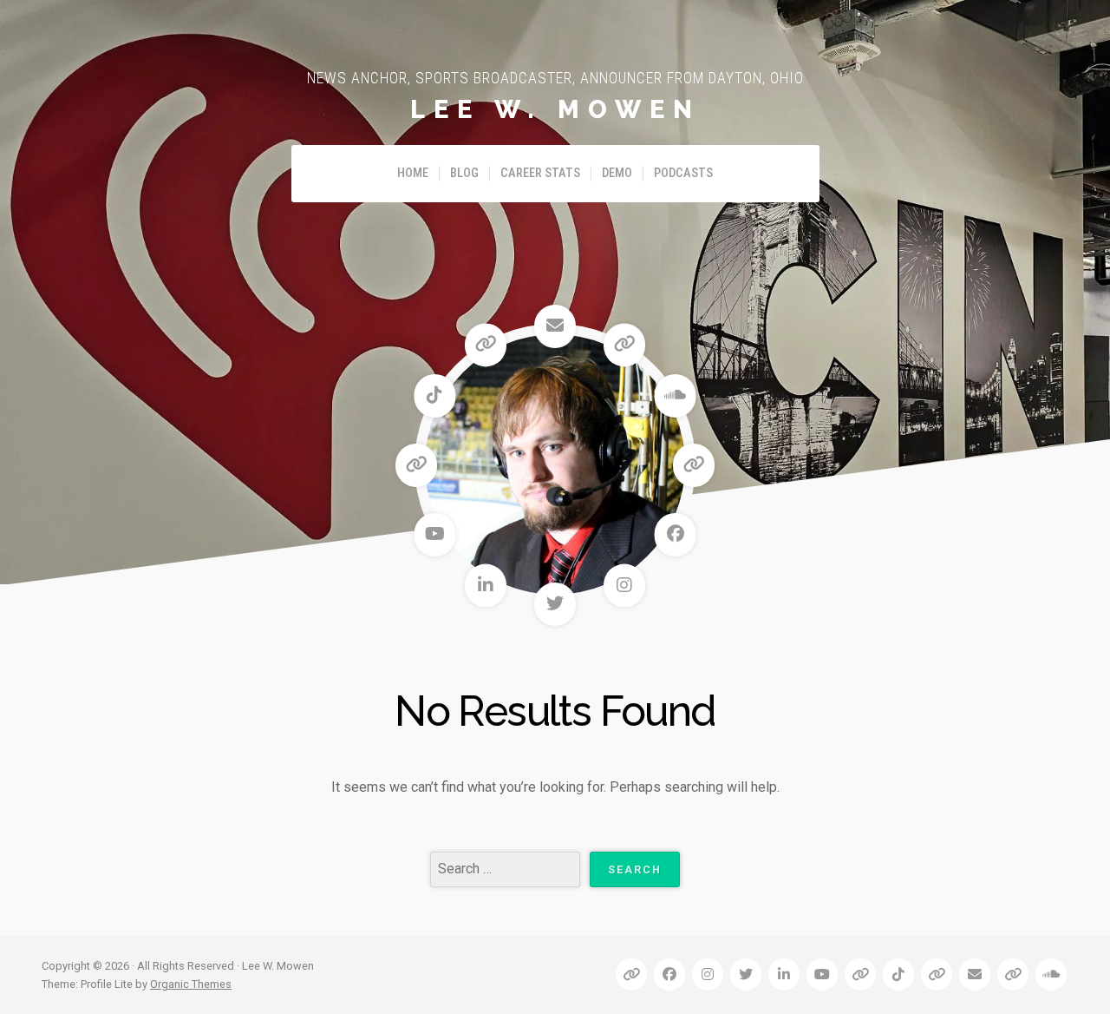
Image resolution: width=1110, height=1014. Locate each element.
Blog (464, 173)
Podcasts (683, 173)
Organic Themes (191, 984)
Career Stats (540, 173)
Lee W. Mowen (555, 109)
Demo (617, 173)
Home (412, 173)
